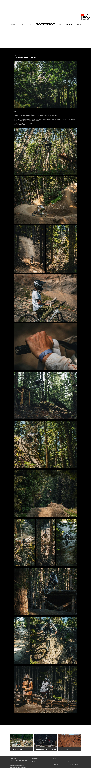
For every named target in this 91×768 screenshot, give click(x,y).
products (55, 760)
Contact (61, 24)
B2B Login (55, 766)
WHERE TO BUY (69, 24)
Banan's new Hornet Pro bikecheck (46, 749)
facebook (11, 760)
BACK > (75, 719)
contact (55, 763)
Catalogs (34, 760)
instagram (14, 760)
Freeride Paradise (65, 749)
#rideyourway (70, 760)
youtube (17, 760)
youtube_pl (20, 760)
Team (30, 24)
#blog (68, 761)
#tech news (69, 763)
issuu (23, 760)
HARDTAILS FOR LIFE (17, 749)
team (54, 761)
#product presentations (72, 764)
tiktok (26, 760)
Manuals (34, 761)
